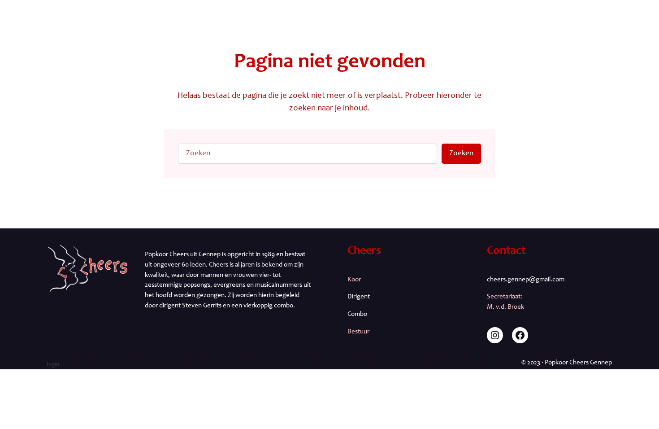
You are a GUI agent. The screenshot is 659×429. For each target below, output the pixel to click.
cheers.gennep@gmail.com (525, 279)
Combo (357, 314)
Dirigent (358, 296)
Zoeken (461, 154)
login (53, 365)
